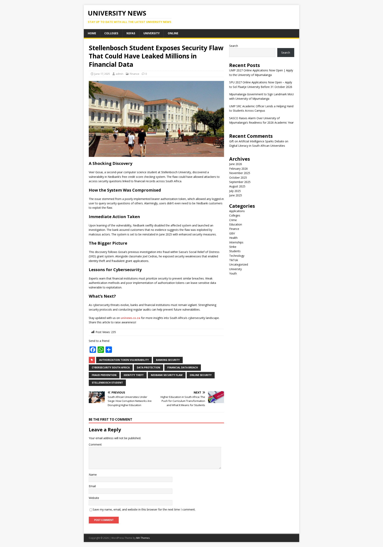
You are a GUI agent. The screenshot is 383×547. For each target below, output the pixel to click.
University (151, 33)
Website (94, 498)
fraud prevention (104, 375)
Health (233, 238)
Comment (95, 444)
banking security (168, 360)
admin (119, 74)
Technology (236, 256)
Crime (233, 220)
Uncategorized (238, 264)
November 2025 (239, 173)
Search (233, 46)
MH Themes (143, 538)
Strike (232, 247)
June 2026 (235, 164)
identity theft (134, 375)
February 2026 (238, 168)
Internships (236, 242)
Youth (233, 273)
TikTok (233, 260)
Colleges (111, 33)
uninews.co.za (130, 318)
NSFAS (130, 33)
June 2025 (235, 195)
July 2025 (235, 191)
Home (92, 33)
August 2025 (237, 186)
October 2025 (238, 177)
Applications (237, 211)
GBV (232, 233)
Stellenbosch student (107, 382)
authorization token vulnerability (124, 360)
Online (173, 33)
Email (92, 486)
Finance (134, 74)
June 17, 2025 (102, 74)
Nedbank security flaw (167, 375)
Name (93, 474)
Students (235, 251)
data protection (148, 367)
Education (235, 224)
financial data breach (182, 367)
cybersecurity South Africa (111, 367)
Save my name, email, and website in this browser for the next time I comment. (144, 509)
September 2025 (240, 182)
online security (201, 375)
